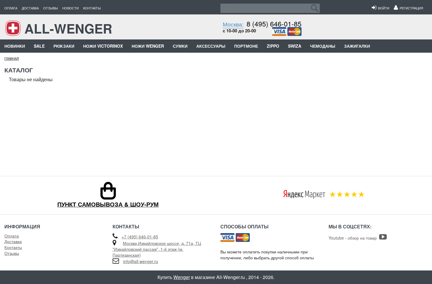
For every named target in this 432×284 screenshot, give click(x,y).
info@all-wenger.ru (140, 261)
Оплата (10, 8)
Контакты (92, 8)
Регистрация (410, 8)
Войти (382, 8)
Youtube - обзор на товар (354, 238)
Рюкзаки (63, 46)
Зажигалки (357, 46)
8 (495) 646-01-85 (274, 24)
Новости (70, 8)
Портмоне (246, 46)
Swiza (294, 46)
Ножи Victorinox (103, 46)
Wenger (181, 277)
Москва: (233, 24)
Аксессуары (210, 46)
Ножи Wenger (148, 46)
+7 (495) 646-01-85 (140, 237)
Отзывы (50, 8)
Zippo (273, 46)
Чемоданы (322, 46)
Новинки (14, 46)
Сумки (180, 46)
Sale (39, 46)
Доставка (30, 8)
